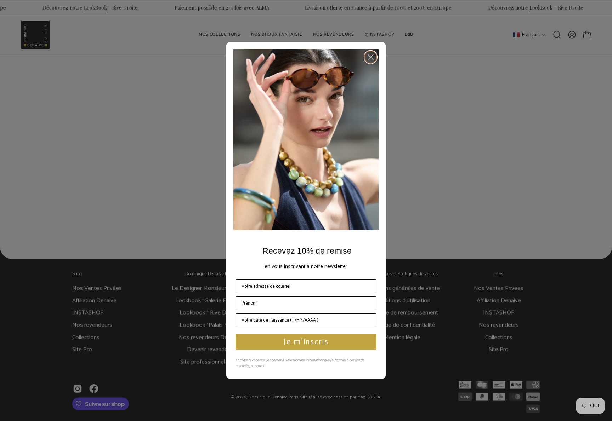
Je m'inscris (306, 341)
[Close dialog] (370, 57)
